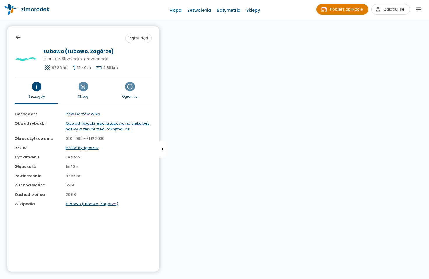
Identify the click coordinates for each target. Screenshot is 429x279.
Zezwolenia (199, 10)
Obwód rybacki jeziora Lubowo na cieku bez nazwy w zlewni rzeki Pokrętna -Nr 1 (108, 126)
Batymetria (228, 10)
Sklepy (253, 10)
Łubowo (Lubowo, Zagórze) (92, 204)
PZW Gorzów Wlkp (83, 114)
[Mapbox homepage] (3, 275)
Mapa (175, 10)
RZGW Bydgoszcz (82, 148)
